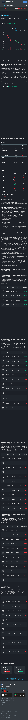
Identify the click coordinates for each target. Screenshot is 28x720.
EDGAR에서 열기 (15, 679)
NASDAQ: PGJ (6, 15)
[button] (2, 5)
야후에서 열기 (6, 678)
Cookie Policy (11, 688)
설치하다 (24, 2)
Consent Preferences (20, 688)
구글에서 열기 (13, 678)
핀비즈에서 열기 (20, 678)
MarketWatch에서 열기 (6, 679)
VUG (6, 667)
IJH (18, 667)
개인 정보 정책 (4, 688)
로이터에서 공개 (23, 679)
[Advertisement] (14, 55)
